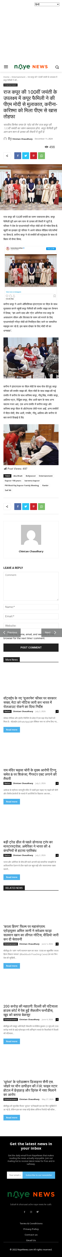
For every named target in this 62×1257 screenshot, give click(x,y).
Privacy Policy (31, 1229)
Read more (11, 729)
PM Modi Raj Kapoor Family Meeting (22, 485)
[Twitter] (25, 155)
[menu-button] (6, 67)
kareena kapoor (32, 480)
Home (6, 77)
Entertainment (18, 77)
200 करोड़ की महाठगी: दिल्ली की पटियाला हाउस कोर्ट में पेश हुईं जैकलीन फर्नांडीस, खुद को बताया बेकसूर (30, 1010)
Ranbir (45, 485)
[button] (57, 67)
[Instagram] (31, 1212)
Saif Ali (8, 490)
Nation (7, 711)
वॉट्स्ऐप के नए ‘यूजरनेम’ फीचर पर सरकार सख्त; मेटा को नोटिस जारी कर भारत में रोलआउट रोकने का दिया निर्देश (29, 702)
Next (47, 632)
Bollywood (30, 476)
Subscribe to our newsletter (39, 1175)
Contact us (31, 1234)
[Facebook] (17, 155)
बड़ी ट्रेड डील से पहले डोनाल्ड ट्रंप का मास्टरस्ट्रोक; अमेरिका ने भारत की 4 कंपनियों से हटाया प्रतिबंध (28, 846)
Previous (11, 632)
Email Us (31, 1240)
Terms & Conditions (31, 1223)
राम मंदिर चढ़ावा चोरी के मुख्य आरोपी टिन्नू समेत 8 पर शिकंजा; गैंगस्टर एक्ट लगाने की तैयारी (30, 774)
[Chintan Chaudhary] (5, 139)
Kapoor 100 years (13, 480)
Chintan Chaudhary (22, 139)
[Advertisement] (31, 30)
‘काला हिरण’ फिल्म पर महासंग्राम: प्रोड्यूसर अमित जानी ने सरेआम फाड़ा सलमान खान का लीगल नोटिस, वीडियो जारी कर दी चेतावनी (31, 933)
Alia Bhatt (17, 476)
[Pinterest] (33, 155)
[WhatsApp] (41, 155)
